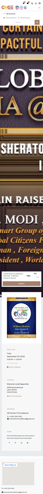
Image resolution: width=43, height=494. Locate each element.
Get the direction (15, 396)
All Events (10, 14)
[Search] (37, 22)
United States (25, 18)
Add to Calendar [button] (15, 367)
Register (22, 284)
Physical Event (11, 18)
